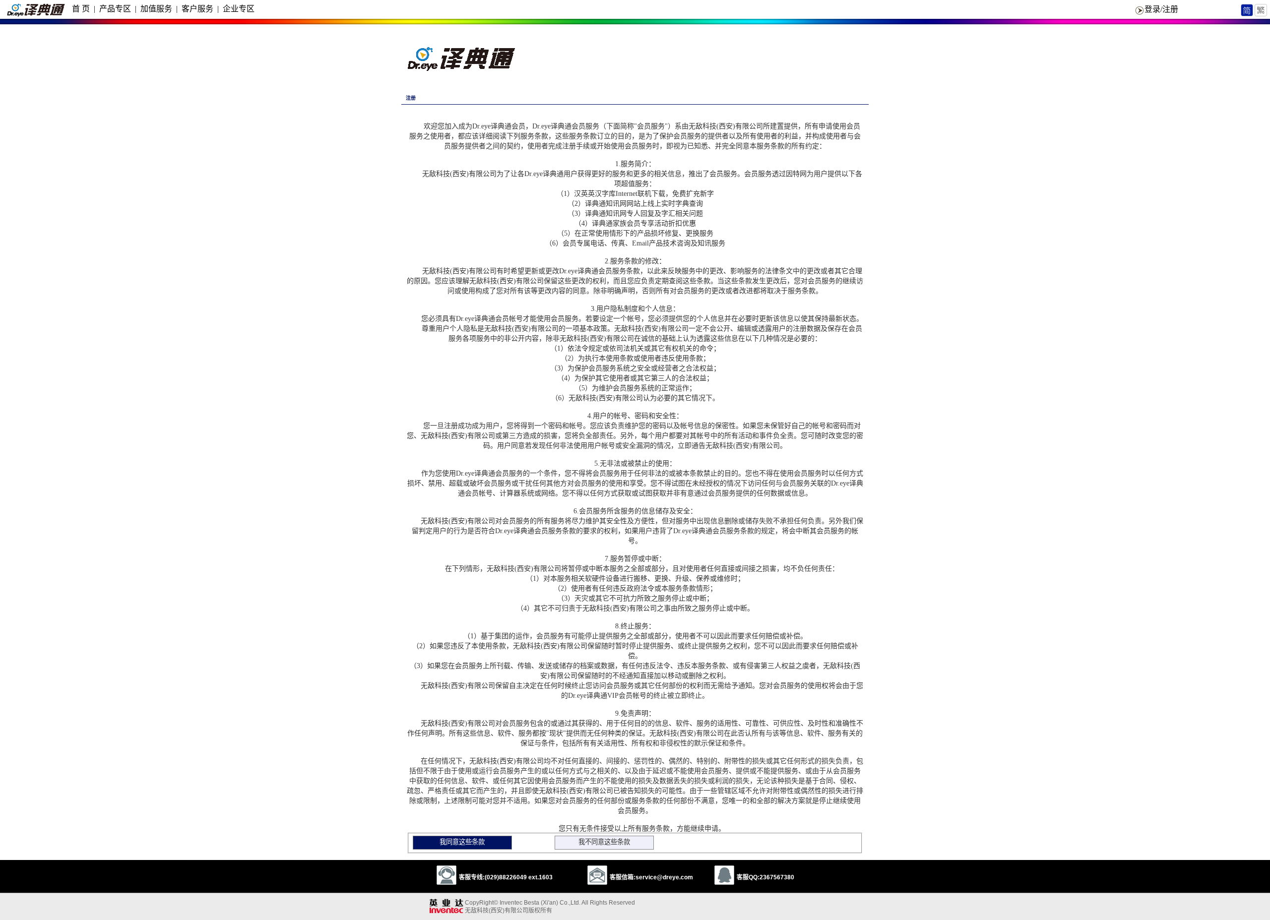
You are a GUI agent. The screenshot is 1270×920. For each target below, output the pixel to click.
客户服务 (197, 8)
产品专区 (115, 8)
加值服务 (156, 8)
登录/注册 (1161, 9)
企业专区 (238, 8)
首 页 (81, 8)
